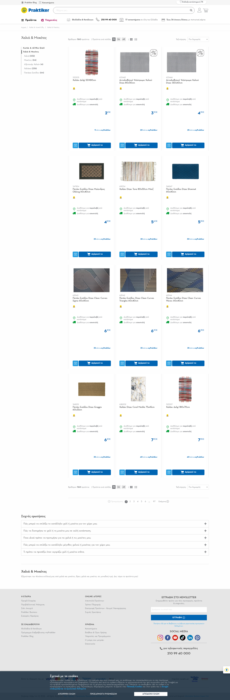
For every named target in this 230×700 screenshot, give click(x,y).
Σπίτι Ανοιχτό (27, 608)
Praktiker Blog (30, 3)
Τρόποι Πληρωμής (93, 605)
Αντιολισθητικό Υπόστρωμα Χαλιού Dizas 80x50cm (135, 81)
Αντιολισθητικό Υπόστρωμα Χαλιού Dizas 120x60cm (182, 81)
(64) (34, 73)
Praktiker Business (29, 612)
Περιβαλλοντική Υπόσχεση (32, 605)
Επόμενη (162, 502)
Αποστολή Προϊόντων (94, 601)
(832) (29, 56)
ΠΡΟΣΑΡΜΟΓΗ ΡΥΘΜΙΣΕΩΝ (103, 694)
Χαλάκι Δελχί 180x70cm (178, 407)
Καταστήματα (91, 629)
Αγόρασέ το (97, 145)
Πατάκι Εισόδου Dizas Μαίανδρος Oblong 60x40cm (89, 190)
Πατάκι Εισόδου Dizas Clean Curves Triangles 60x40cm (136, 299)
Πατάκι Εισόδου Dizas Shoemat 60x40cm (181, 190)
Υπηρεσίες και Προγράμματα (97, 636)
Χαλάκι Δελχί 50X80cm (84, 80)
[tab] (115, 523)
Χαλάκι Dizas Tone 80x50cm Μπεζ (136, 189)
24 (118, 39)
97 (154, 502)
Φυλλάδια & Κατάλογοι (31, 629)
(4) (33, 64)
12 (114, 39)
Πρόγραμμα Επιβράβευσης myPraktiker (38, 633)
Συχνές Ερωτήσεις (93, 612)
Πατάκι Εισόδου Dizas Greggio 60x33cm (87, 408)
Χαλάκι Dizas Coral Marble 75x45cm (137, 407)
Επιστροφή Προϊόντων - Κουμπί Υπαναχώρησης (105, 608)
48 (123, 39)
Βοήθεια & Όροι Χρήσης (96, 633)
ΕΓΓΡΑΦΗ (177, 618)
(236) (30, 69)
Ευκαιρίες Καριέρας (30, 616)
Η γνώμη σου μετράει (94, 640)
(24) (30, 60)
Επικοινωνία (90, 644)
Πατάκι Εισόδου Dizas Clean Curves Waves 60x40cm (183, 299)
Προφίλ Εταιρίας (28, 601)
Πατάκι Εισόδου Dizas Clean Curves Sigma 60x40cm (90, 299)
